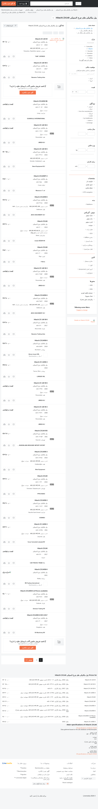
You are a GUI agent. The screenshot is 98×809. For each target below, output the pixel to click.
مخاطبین (93, 774)
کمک (94, 771)
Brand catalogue (67, 782)
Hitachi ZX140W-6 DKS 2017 (37, 615)
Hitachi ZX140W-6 (41, 197)
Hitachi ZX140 (42, 221)
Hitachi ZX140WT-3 (40, 176)
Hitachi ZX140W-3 (41, 452)
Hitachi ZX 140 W (41, 39)
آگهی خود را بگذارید (27, 92)
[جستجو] (71, 3)
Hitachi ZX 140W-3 (40, 362)
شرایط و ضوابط (67, 768)
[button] (9, 56)
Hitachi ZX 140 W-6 (40, 63)
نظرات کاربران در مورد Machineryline (65, 778)
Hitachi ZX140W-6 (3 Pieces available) (33, 591)
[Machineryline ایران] (90, 3)
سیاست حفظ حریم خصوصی (64, 771)
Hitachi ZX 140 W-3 (40, 268)
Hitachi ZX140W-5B (40, 101)
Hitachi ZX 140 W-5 (40, 149)
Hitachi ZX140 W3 (41, 431)
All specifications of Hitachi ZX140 (86, 728)
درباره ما (93, 768)
